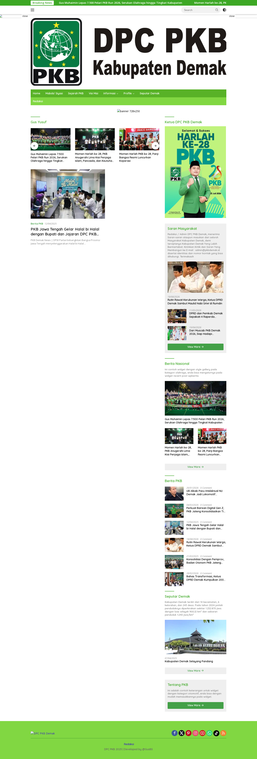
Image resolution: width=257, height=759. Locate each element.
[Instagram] (195, 733)
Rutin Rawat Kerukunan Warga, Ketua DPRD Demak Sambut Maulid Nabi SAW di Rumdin (195, 301)
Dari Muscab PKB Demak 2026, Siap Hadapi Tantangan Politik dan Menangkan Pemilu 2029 (204, 332)
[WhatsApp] (209, 733)
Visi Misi (93, 93)
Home (36, 93)
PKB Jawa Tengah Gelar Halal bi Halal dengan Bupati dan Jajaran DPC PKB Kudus (65, 234)
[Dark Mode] (224, 10)
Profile (128, 93)
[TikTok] (216, 733)
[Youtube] (202, 733)
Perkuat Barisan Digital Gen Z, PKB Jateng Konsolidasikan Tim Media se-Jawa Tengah (206, 509)
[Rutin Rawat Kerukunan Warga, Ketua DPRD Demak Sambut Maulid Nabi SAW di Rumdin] (196, 277)
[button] (217, 10)
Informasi (109, 93)
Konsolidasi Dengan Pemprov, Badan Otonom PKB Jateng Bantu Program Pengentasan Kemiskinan (205, 561)
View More (194, 347)
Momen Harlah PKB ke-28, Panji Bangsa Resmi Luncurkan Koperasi (138, 157)
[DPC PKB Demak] (128, 51)
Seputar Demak (150, 93)
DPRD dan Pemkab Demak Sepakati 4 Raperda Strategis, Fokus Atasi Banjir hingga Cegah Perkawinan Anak (206, 315)
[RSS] (223, 733)
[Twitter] (182, 733)
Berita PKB (37, 223)
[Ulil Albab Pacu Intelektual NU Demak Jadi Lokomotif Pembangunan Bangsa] (174, 494)
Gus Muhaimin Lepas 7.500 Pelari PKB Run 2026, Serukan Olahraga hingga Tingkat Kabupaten (95, 3)
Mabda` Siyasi (54, 93)
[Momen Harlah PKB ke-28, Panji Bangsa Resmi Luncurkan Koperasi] (139, 139)
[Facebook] (175, 733)
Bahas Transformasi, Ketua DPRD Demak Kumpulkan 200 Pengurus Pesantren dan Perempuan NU (205, 578)
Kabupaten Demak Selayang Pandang (189, 661)
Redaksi (38, 101)
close (25, 16)
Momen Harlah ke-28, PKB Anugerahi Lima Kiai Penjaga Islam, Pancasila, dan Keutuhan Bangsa (94, 157)
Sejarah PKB (76, 93)
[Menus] (33, 10)
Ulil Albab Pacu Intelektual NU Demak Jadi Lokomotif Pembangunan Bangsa (204, 492)
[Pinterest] (189, 733)
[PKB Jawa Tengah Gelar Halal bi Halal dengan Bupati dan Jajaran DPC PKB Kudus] (68, 194)
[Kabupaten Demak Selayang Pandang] (195, 637)
